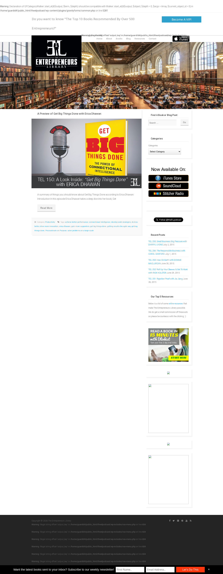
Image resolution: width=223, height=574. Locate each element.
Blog (128, 38)
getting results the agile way (119, 226)
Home (99, 38)
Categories (153, 145)
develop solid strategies (121, 222)
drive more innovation (49, 226)
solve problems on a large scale (81, 231)
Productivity (50, 222)
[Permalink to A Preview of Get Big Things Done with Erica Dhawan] (87, 153)
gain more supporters (80, 226)
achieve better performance (76, 222)
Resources (140, 38)
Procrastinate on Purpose (56, 231)
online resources (176, 303)
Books (119, 38)
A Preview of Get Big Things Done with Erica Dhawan (69, 113)
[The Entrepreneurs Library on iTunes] (180, 38)
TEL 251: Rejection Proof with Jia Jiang (165, 279)
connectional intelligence (99, 222)
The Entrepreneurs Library (56, 53)
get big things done (98, 226)
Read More (46, 207)
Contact (152, 38)
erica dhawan (64, 226)
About (109, 38)
